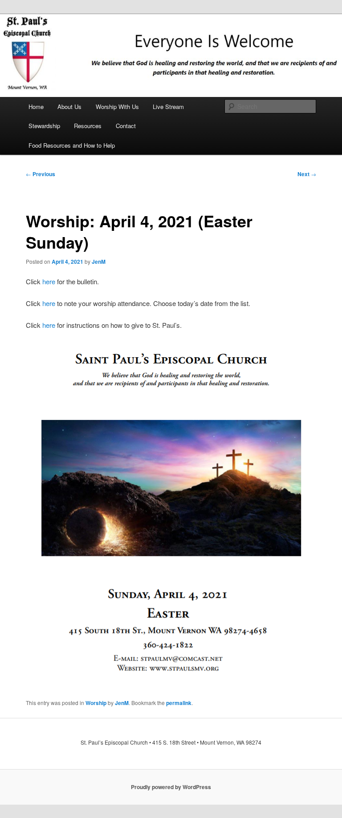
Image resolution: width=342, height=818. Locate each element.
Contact (126, 125)
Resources (88, 125)
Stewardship (44, 125)
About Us (69, 106)
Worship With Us (117, 106)
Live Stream (168, 106)
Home (36, 106)
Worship (96, 703)
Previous (40, 174)
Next (306, 174)
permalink (178, 703)
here (48, 281)
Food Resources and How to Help (71, 145)
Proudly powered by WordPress (171, 787)
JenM (99, 262)
